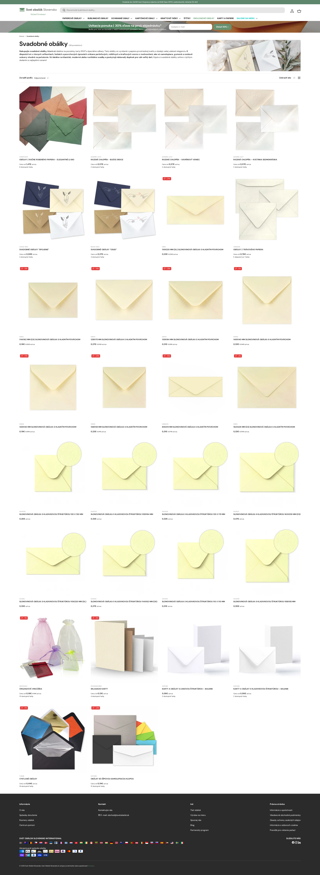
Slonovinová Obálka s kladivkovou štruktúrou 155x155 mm (264, 601)
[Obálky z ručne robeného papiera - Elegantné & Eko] (53, 120)
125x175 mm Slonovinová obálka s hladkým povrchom (119, 339)
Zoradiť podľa (25, 77)
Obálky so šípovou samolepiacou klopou (112, 779)
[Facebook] (293, 842)
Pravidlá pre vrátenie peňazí (282, 830)
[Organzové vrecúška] (53, 649)
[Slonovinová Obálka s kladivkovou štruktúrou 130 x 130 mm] (53, 474)
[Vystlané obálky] (53, 739)
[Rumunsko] (141, 842)
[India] (81, 842)
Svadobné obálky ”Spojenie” (34, 249)
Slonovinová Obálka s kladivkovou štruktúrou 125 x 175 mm (193, 514)
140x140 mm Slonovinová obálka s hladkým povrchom (261, 339)
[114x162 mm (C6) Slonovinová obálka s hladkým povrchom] (53, 300)
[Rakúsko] (136, 842)
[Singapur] (146, 842)
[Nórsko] (116, 842)
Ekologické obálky (204, 18)
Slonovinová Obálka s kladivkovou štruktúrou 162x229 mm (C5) (266, 514)
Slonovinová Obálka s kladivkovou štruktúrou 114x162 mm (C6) (124, 601)
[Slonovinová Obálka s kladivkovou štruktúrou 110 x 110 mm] (195, 562)
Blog (192, 825)
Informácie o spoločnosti (281, 810)
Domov (21, 36)
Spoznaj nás (195, 820)
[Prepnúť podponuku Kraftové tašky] (179, 18)
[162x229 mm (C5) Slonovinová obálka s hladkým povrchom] (267, 387)
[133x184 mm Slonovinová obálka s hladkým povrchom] (195, 300)
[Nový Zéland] (121, 842)
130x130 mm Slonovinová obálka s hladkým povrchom (47, 427)
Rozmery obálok (26, 820)
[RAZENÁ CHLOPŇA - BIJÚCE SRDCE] (124, 120)
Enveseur (91, 866)
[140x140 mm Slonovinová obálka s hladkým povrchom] (267, 300)
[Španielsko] (161, 842)
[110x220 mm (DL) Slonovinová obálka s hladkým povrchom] (195, 210)
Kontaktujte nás (105, 810)
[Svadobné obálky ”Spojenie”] (53, 210)
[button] (299, 11)
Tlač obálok (195, 810)
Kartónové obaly (145, 18)
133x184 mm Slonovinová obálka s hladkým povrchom (190, 339)
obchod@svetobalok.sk (118, 815)
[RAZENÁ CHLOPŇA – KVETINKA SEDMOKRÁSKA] (267, 120)
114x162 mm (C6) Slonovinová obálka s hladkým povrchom (49, 339)
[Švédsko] (177, 842)
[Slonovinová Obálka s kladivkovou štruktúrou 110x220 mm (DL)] (53, 562)
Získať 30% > (222, 27)
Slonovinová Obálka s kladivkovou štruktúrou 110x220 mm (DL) (52, 601)
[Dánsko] (46, 842)
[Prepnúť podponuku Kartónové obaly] (156, 18)
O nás (22, 810)
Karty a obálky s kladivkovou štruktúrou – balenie (260, 689)
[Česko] (35, 842)
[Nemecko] (111, 842)
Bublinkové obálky (98, 18)
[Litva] (96, 842)
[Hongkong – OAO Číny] (76, 842)
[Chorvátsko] (41, 842)
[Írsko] (86, 842)
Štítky (187, 18)
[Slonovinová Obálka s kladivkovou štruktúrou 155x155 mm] (267, 562)
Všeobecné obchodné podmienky (285, 815)
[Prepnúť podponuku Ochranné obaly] (131, 18)
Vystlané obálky (28, 779)
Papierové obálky (72, 18)
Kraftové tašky (169, 18)
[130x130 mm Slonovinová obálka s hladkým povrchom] (53, 387)
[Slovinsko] (157, 842)
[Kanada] (91, 842)
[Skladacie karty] (124, 649)
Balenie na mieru (246, 18)
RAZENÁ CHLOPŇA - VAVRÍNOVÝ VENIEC (181, 159)
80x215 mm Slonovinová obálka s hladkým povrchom (190, 427)
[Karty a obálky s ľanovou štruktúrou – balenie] (195, 649)
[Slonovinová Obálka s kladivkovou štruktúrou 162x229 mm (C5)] (267, 474)
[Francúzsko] (61, 842)
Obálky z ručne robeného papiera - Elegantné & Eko (46, 159)
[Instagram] (296, 842)
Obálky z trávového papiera (248, 249)
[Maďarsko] (106, 842)
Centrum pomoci (27, 825)
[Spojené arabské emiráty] (167, 842)
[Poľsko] (126, 842)
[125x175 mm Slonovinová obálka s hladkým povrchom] (124, 300)
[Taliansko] (182, 842)
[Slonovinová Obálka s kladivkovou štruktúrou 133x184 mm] (124, 474)
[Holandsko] (71, 842)
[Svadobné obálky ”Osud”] (124, 210)
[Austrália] (25, 842)
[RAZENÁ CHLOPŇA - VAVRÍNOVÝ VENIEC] (195, 120)
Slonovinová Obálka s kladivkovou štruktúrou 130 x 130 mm (51, 514)
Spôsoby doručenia (28, 815)
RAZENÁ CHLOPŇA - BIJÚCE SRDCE (107, 159)
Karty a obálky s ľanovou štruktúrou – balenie (187, 689)
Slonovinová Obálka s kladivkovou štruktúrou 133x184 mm (122, 514)
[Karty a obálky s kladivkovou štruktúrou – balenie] (267, 649)
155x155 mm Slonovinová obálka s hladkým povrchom (119, 427)
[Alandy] (20, 842)
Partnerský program (199, 830)
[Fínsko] (56, 842)
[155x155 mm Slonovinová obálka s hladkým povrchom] (124, 387)
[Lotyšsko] (101, 842)
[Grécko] (66, 842)
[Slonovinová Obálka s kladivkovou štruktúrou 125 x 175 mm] (195, 474)
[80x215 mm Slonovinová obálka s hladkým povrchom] (195, 387)
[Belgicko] (31, 842)
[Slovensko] (151, 842)
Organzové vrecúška (30, 689)
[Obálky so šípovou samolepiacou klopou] (124, 739)
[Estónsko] (51, 842)
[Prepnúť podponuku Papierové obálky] (83, 18)
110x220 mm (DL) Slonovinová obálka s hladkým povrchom (192, 249)
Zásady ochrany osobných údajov (285, 820)
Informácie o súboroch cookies (284, 825)
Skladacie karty (99, 689)
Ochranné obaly (120, 18)
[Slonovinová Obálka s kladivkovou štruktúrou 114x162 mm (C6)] (124, 562)
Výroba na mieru (198, 815)
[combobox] (172, 10)
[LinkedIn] (299, 842)
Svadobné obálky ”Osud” (104, 249)
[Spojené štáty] (172, 842)
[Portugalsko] (131, 842)
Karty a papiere (225, 18)
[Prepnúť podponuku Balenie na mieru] (256, 18)
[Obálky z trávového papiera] (267, 210)
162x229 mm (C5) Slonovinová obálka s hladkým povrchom (264, 427)
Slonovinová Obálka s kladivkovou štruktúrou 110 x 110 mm (193, 601)
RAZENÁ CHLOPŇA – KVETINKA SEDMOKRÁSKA (255, 159)
